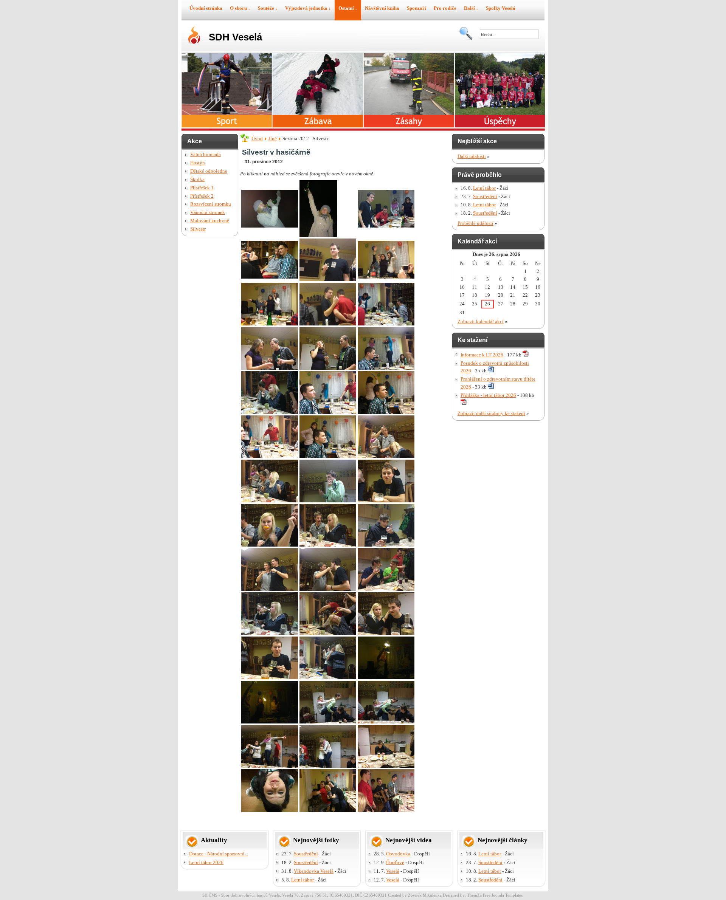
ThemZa (474, 895)
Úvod (257, 138)
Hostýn (197, 163)
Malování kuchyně (209, 220)
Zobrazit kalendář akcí (481, 321)
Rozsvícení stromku (210, 204)
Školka (197, 179)
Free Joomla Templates (503, 895)
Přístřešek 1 (202, 188)
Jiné (272, 138)
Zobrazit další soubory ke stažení (491, 413)
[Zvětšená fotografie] (269, 226)
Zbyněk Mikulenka (425, 895)
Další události (472, 156)
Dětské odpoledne (208, 171)
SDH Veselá (235, 37)
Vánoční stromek (207, 212)
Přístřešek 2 (202, 196)
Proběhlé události (475, 223)
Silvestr (198, 229)
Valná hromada (205, 154)
